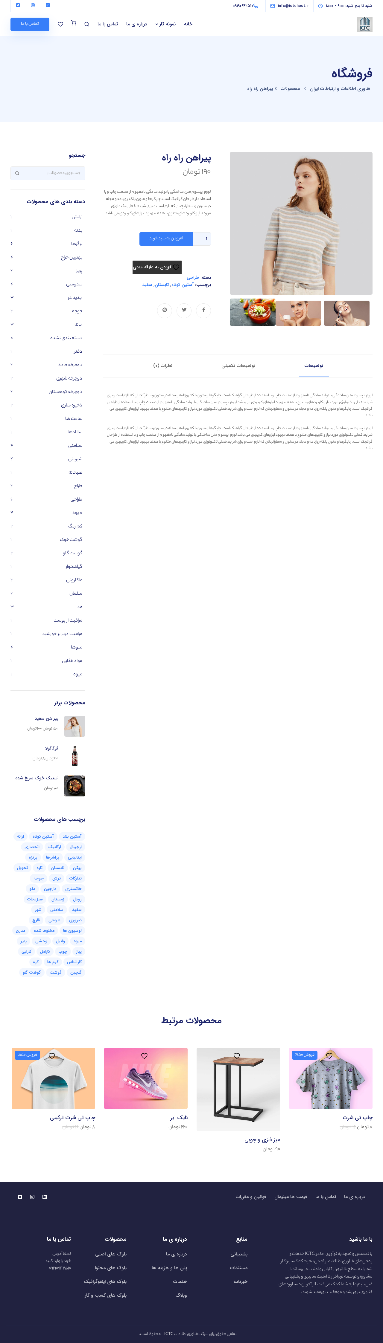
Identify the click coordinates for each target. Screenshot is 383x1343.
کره (36, 962)
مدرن (20, 930)
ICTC (310, 1254)
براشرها (52, 857)
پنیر (23, 941)
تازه (39, 868)
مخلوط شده (44, 930)
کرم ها (52, 962)
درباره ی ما (136, 24)
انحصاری (32, 847)
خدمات (180, 1281)
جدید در (75, 298)
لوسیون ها (72, 930)
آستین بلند (72, 836)
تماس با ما (108, 24)
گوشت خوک (71, 540)
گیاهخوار (74, 567)
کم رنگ (75, 526)
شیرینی (75, 459)
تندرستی (74, 284)
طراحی (193, 277)
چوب (63, 951)
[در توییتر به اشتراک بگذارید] (184, 310)
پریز (79, 271)
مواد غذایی (72, 661)
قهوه (77, 513)
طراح (78, 486)
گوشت (56, 972)
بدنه (78, 231)
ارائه (20, 836)
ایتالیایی (75, 857)
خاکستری (73, 888)
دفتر (78, 352)
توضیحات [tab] (314, 365)
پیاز (79, 951)
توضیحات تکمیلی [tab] (238, 365)
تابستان (162, 284)
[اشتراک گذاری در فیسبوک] (203, 310)
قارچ (36, 920)
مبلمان (75, 594)
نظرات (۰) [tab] (162, 365)
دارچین (50, 888)
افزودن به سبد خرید (166, 238)
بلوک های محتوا (111, 1268)
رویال (77, 899)
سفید (147, 284)
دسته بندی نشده (66, 338)
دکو (32, 888)
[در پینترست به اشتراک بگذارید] (164, 310)
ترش (56, 878)
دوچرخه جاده (70, 365)
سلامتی (75, 446)
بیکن (77, 868)
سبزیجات (35, 899)
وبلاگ (181, 1295)
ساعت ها (73, 419)
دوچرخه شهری (69, 379)
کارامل (45, 951)
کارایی (26, 951)
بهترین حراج (71, 257)
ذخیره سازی (71, 405)
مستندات (238, 1268)
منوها (76, 647)
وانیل (60, 941)
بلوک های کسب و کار (106, 1295)
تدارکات (75, 878)
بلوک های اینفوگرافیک (105, 1281)
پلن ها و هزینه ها (169, 1268)
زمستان (57, 899)
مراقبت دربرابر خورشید (62, 634)
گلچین (76, 972)
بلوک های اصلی (111, 1254)
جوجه (77, 311)
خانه (188, 24)
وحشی (41, 941)
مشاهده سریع (331, 1083)
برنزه (33, 857)
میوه (77, 674)
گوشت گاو (72, 553)
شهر (38, 909)
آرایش (77, 217)
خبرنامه (240, 1281)
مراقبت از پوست (68, 621)
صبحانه (75, 473)
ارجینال (76, 847)
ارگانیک (54, 847)
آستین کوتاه (182, 284)
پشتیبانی (238, 1254)
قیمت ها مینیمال (290, 1196)
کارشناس (74, 962)
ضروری (75, 920)
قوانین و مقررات (251, 1196)
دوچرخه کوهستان (65, 392)
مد (79, 607)
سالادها (75, 432)
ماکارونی (74, 580)
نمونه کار (167, 24)
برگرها (76, 244)
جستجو (17, 173)
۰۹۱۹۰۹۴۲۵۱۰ (60, 1268)
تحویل (22, 868)
